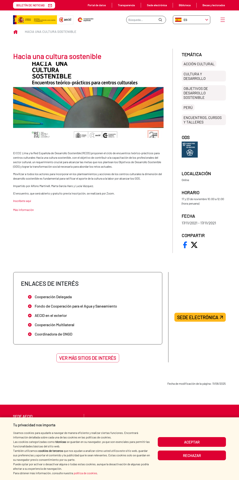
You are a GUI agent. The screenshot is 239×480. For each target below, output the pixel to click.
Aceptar (192, 442)
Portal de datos (97, 5)
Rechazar (192, 455)
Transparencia (126, 5)
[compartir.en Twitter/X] (194, 244)
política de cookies (85, 473)
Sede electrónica (157, 5)
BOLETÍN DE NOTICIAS (30, 5)
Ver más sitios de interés (87, 358)
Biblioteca (185, 5)
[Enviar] (160, 20)
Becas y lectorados (214, 5)
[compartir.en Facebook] (185, 244)
